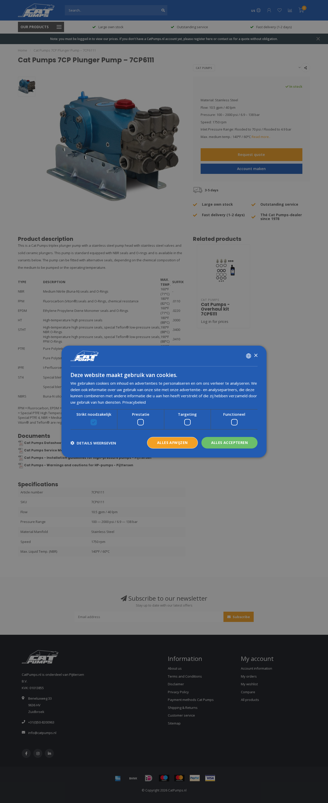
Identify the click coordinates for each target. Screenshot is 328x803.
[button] (93, 442)
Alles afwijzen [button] (172, 442)
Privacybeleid (134, 402)
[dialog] (163, 401)
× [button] (256, 356)
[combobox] (248, 355)
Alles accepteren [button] (229, 442)
